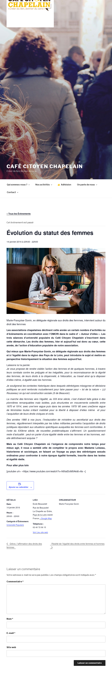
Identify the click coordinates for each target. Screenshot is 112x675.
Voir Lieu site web (40, 532)
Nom (10, 619)
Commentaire (15, 581)
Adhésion (66, 184)
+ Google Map (45, 518)
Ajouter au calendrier (18, 487)
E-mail (11, 633)
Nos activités (42, 184)
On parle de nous (86, 184)
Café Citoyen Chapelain (45, 166)
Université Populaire (15, 525)
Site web (11, 647)
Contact (11, 192)
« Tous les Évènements (19, 213)
